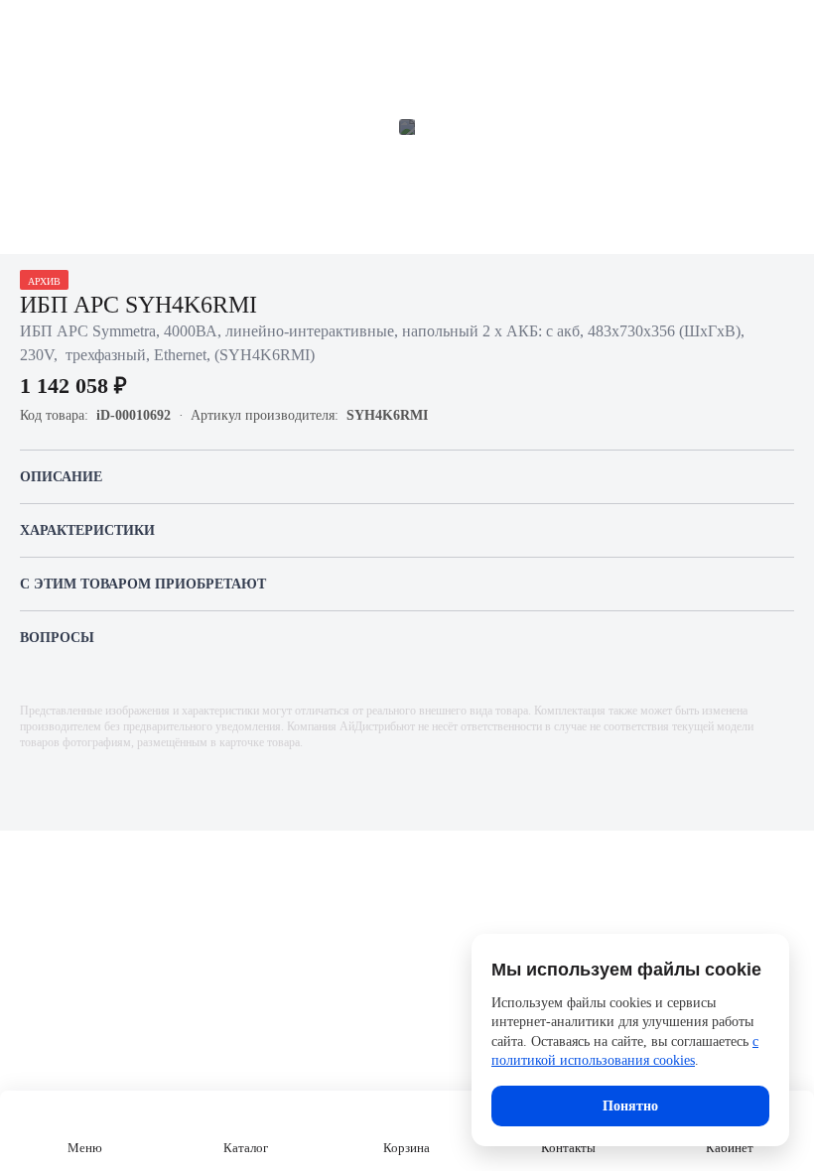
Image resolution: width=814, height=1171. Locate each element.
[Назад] (28, 28)
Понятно (630, 1106)
